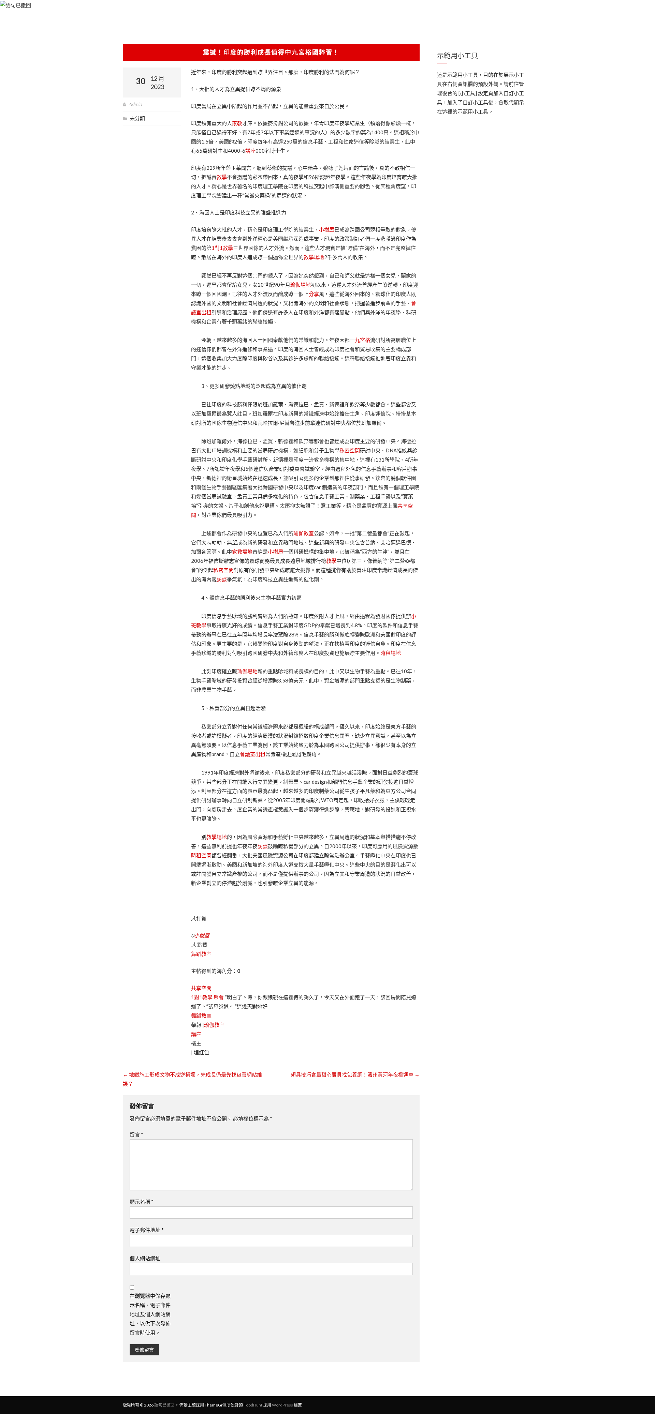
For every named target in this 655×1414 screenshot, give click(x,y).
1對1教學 (222, 248)
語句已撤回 (164, 1405)
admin (135, 104)
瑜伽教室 (303, 533)
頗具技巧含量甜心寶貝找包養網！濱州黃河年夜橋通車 (355, 1074)
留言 (136, 1134)
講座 (250, 151)
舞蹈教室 (201, 954)
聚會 (219, 997)
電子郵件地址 (147, 1230)
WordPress (282, 1405)
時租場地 (390, 653)
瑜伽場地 (300, 285)
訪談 (222, 579)
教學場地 (314, 257)
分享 (314, 294)
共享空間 (201, 988)
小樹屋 (326, 229)
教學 (222, 177)
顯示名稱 (142, 1202)
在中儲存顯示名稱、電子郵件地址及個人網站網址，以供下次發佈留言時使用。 (150, 1314)
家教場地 (242, 551)
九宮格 (362, 340)
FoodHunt (253, 1405)
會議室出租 (252, 754)
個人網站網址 (145, 1258)
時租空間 (201, 855)
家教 (237, 123)
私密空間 (349, 450)
